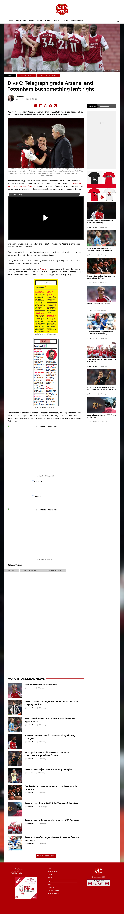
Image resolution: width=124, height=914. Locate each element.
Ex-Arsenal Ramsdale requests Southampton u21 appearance (99, 249)
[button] (118, 21)
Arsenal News (20, 21)
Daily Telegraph (40, 407)
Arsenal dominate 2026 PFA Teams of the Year (51, 803)
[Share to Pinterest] (55, 105)
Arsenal (43, 269)
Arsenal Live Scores (16, 869)
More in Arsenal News (26, 678)
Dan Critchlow (30, 708)
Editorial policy (77, 21)
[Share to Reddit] (50, 105)
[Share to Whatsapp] (45, 105)
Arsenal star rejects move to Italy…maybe (48, 769)
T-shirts (48, 21)
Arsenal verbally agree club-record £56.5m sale (52, 820)
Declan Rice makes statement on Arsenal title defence (101, 277)
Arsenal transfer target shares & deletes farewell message (100, 333)
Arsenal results (14, 871)
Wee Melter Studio (16, 873)
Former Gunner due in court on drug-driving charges (100, 221)
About (56, 21)
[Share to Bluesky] (40, 105)
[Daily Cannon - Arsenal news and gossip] (62, 9)
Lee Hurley (20, 96)
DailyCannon (30, 688)
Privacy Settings (53, 894)
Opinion (39, 21)
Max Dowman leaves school (41, 684)
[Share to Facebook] (35, 105)
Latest (10, 21)
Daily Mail (40, 560)
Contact (65, 21)
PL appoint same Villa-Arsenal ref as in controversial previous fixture (47, 754)
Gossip (31, 21)
